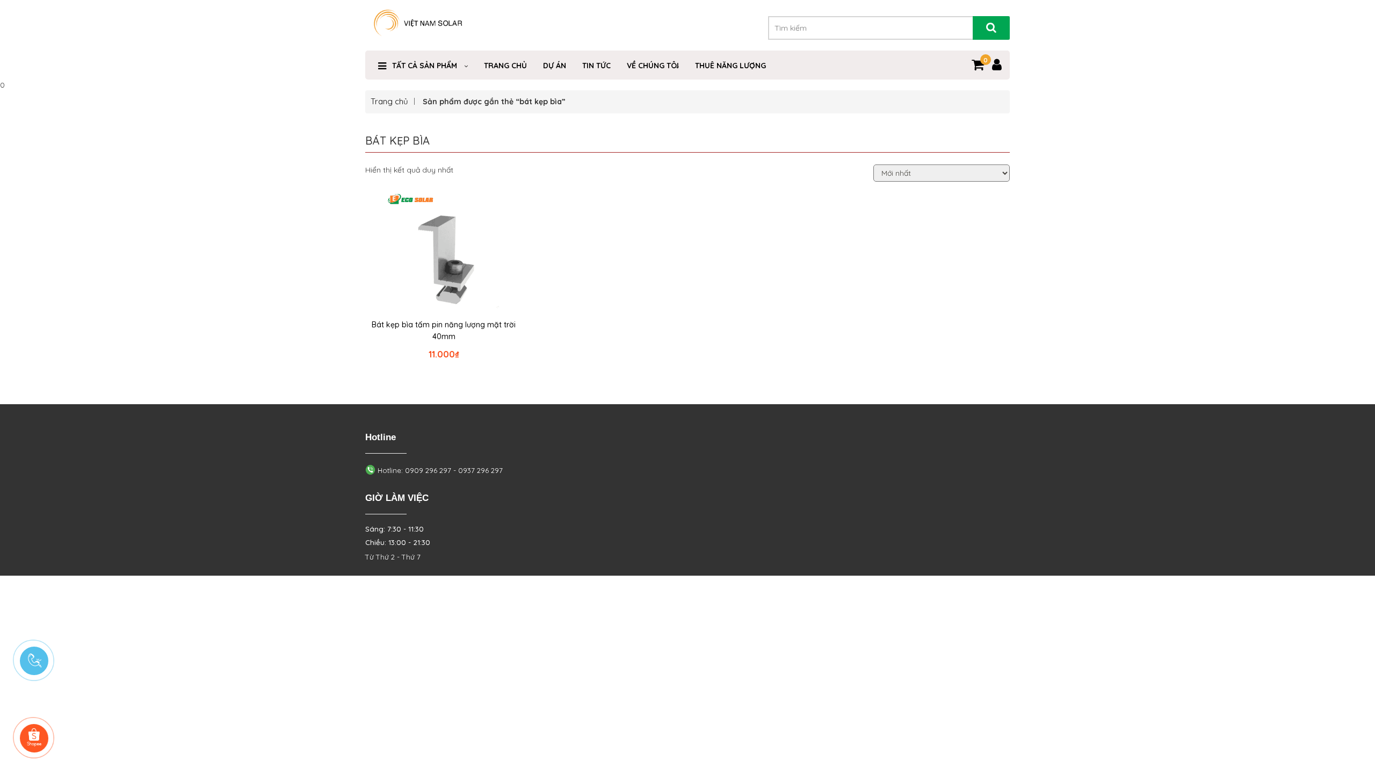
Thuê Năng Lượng (730, 65)
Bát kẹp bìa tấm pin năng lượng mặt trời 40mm (444, 330)
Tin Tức (596, 65)
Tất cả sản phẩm (424, 65)
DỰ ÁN (554, 65)
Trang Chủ (505, 65)
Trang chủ (389, 101)
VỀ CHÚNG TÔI (653, 65)
